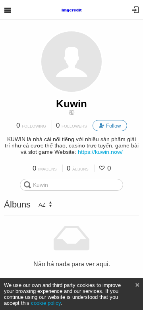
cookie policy (46, 303)
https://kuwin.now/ (100, 152)
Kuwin (71, 104)
